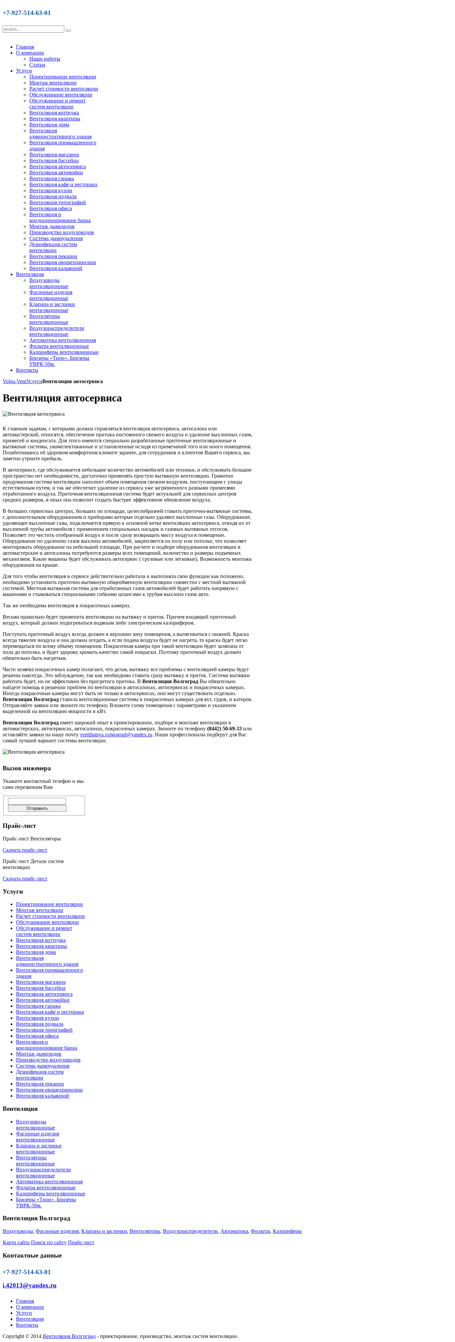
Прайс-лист (81, 1242)
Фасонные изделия (57, 1231)
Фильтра (260, 1231)
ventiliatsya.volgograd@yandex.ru (116, 734)
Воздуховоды (18, 1231)
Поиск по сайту (49, 1242)
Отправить (37, 808)
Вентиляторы (145, 1231)
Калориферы (287, 1231)
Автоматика (234, 1231)
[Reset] (68, 31)
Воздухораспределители (190, 1231)
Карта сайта (16, 1242)
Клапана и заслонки (104, 1231)
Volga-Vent (14, 381)
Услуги (34, 381)
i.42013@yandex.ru (30, 1285)
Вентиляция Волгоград (69, 1336)
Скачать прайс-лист (25, 850)
